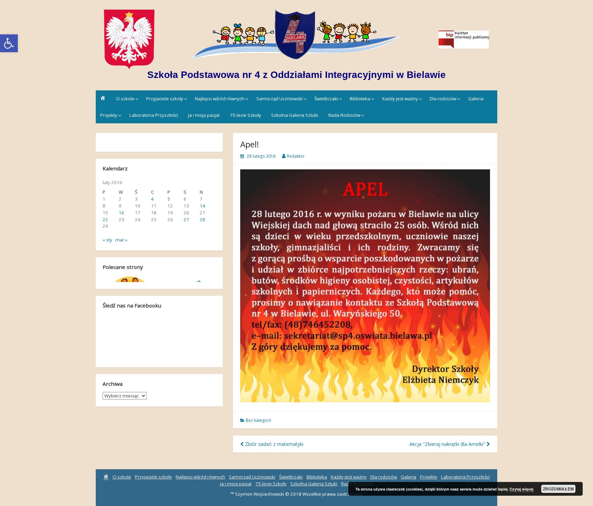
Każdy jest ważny (400, 98)
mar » (121, 240)
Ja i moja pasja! (204, 115)
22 (105, 219)
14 (202, 206)
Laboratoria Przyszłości (153, 115)
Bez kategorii (258, 420)
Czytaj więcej (521, 489)
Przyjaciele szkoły (164, 98)
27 (186, 219)
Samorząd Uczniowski (279, 98)
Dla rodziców (443, 98)
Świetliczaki (326, 98)
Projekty (108, 115)
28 (202, 219)
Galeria (476, 98)
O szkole (125, 98)
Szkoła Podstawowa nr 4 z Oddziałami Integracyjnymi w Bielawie (296, 74)
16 (121, 213)
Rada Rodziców (344, 115)
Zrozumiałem (558, 489)
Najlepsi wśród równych (219, 98)
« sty (107, 240)
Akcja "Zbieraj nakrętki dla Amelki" (448, 444)
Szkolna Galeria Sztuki (294, 115)
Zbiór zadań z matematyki (273, 444)
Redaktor (296, 156)
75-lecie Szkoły (245, 115)
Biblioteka (360, 98)
